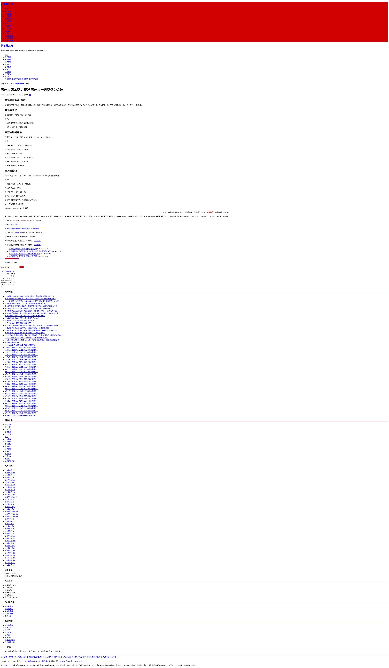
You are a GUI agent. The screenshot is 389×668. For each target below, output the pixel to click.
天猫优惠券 (9, 40)
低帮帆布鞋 (12, 657)
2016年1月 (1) (9, 543)
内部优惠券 (9, 36)
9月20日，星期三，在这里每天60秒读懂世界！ (21, 389)
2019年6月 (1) (9, 531)
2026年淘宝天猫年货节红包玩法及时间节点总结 (22, 318)
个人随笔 (8, 439)
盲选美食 (8, 16)
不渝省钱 (8, 33)
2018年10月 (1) (10, 536)
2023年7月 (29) (10, 490)
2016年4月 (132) (10, 541)
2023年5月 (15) (10, 494)
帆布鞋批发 (58, 657)
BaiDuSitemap (78, 661)
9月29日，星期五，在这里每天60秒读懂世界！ (21, 367)
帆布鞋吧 (17, 228)
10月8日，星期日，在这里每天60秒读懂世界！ (21, 347)
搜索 (21, 267)
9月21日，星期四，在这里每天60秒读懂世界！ (21, 386)
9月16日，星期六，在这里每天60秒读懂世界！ (21, 398)
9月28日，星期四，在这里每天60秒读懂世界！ (21, 369)
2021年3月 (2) (9, 499)
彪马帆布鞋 (40, 657)
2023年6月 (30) (10, 492)
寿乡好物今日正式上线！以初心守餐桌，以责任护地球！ (25, 333)
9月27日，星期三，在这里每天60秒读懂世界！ (21, 372)
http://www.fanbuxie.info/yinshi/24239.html (27, 220)
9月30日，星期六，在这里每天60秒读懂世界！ (21, 364)
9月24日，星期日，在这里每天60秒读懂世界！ (21, 379)
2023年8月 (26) (10, 487)
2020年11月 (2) (10, 509)
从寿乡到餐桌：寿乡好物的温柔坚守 (18, 323)
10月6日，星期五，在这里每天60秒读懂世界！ (21, 352)
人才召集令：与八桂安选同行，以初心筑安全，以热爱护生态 (27, 328)
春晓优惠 (37, 245)
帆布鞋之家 (7, 4)
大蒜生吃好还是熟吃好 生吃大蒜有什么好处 (24, 254)
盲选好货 (8, 28)
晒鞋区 (7, 23)
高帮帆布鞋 (35, 228)
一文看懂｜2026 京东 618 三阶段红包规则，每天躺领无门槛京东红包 (29, 296)
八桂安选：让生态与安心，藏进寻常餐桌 (19, 321)
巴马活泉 (106, 657)
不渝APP (8, 456)
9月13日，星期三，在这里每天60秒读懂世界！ (21, 406)
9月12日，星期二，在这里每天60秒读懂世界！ (21, 408)
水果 (12, 224)
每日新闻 (8, 11)
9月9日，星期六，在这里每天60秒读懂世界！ (21, 415)
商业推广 (8, 446)
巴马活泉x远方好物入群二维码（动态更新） (20, 345)
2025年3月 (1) (9, 477)
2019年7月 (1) (9, 529)
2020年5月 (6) (9, 521)
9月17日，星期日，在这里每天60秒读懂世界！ (21, 396)
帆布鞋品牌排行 (80, 657)
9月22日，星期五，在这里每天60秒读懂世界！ (21, 384)
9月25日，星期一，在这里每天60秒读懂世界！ (21, 377)
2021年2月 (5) (9, 502)
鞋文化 (7, 459)
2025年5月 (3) (9, 475)
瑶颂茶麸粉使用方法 (12, 342)
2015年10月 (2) (10, 548)
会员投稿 (8, 21)
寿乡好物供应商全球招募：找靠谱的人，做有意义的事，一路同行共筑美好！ (32, 311)
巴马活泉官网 (10, 642)
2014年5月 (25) (10, 555)
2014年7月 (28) (10, 553)
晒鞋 (6, 437)
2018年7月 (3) (9, 538)
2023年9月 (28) (10, 485)
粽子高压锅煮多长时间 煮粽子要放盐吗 (23, 249)
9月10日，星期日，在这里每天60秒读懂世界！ (21, 413)
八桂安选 (113, 657)
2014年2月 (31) (10, 563)
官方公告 (8, 434)
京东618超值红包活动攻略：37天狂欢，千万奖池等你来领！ (26, 338)
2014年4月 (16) (10, 558)
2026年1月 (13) (10, 473)
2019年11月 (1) (10, 526)
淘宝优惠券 (9, 38)
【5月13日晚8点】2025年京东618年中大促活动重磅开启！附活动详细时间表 (32, 340)
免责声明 (4, 665)
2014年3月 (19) (10, 560)
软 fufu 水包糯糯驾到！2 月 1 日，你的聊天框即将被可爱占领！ (27, 303)
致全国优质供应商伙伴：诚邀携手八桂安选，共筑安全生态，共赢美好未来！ (32, 313)
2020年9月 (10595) (11, 514)
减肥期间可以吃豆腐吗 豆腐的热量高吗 (23, 256)
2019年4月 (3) (9, 533)
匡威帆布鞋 (26, 228)
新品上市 (8, 424)
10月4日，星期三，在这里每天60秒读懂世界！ (21, 357)
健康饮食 (8, 19)
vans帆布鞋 (49, 657)
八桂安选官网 (10, 640)
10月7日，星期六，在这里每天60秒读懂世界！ (21, 350)
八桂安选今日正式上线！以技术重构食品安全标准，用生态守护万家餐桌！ (31, 330)
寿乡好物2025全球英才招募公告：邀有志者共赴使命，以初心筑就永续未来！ (32, 325)
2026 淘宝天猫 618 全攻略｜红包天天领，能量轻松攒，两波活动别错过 (30, 299)
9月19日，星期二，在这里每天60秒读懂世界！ (21, 391)
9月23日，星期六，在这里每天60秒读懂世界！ (21, 381)
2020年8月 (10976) (11, 516)
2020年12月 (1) (10, 507)
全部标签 (8, 26)
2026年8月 (8, 271)
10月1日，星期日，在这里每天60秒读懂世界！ (21, 362)
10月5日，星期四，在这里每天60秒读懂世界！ (21, 355)
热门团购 (8, 427)
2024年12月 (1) (10, 480)
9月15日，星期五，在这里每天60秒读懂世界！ (21, 401)
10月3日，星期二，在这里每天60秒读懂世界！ (21, 359)
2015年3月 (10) (10, 550)
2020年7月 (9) (9, 519)
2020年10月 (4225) (11, 512)
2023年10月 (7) (10, 482)
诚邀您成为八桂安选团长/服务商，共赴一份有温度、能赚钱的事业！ (29, 308)
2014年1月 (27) (10, 565)
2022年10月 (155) (11, 497)
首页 (6, 9)
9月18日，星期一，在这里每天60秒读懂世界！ (21, 394)
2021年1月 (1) (9, 504)
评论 (30, 95)
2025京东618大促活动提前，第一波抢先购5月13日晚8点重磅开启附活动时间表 (33, 335)
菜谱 (16, 224)
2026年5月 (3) (9, 470)
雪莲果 (7, 224)
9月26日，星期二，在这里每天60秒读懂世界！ (21, 374)
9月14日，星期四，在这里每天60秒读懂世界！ (21, 403)
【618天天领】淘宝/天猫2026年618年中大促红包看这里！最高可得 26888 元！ (32, 301)
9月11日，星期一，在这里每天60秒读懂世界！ (21, 411)
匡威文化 (8, 429)
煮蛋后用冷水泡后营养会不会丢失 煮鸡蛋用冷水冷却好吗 (29, 251)
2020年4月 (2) (9, 524)
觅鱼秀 (7, 635)
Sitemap (62, 661)
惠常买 (7, 31)
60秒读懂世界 (10, 461)
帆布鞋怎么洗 (68, 657)
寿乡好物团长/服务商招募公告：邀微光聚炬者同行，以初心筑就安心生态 (31, 306)
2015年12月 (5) (10, 546)
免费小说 (16, 232)
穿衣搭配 (8, 14)
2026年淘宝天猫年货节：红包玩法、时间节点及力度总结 (25, 316)
